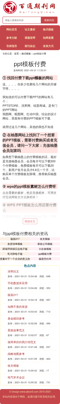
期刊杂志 (30, 46)
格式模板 (48, 29)
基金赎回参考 (16, 318)
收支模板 (45, 239)
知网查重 (48, 38)
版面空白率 (45, 258)
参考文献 (11, 38)
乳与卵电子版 (15, 253)
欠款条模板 (45, 248)
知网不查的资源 (18, 306)
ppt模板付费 (45, 253)
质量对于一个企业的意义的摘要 (15, 260)
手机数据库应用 (18, 283)
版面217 (15, 239)
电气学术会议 (16, 377)
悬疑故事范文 (16, 330)
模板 (38, 77)
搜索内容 (49, 20)
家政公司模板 (45, 243)
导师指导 (11, 46)
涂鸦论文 (13, 271)
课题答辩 (30, 38)
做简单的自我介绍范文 (22, 342)
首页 (16, 53)
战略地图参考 (16, 354)
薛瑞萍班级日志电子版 (15, 248)
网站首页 (11, 29)
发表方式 (48, 46)
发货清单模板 (15, 243)
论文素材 (30, 29)
